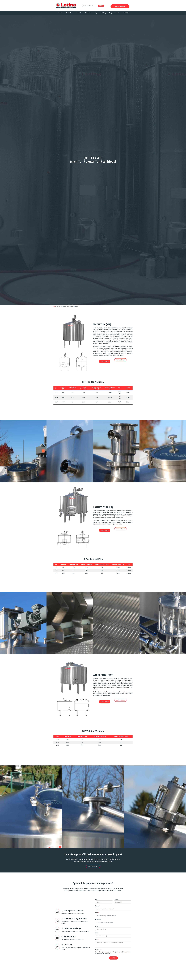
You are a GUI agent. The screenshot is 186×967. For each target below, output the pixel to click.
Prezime (116, 899)
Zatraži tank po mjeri (93, 866)
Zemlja (97, 906)
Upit (96, 939)
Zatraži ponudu (120, 6)
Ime (96, 899)
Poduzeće (98, 919)
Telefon (97, 933)
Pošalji (113, 958)
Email (96, 926)
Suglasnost (98, 949)
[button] (69, 13)
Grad (96, 912)
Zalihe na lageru (120, 359)
